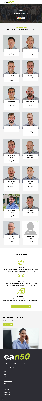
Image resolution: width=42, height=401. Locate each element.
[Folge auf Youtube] (10, 367)
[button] (2, 398)
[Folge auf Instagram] (8, 367)
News (5, 374)
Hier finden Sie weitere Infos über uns (20, 306)
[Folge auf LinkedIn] (13, 367)
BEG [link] (19, 300)
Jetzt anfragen (7, 324)
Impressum (6, 378)
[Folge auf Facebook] (5, 367)
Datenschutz (6, 379)
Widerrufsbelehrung (8, 381)
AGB (5, 383)
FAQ (5, 376)
